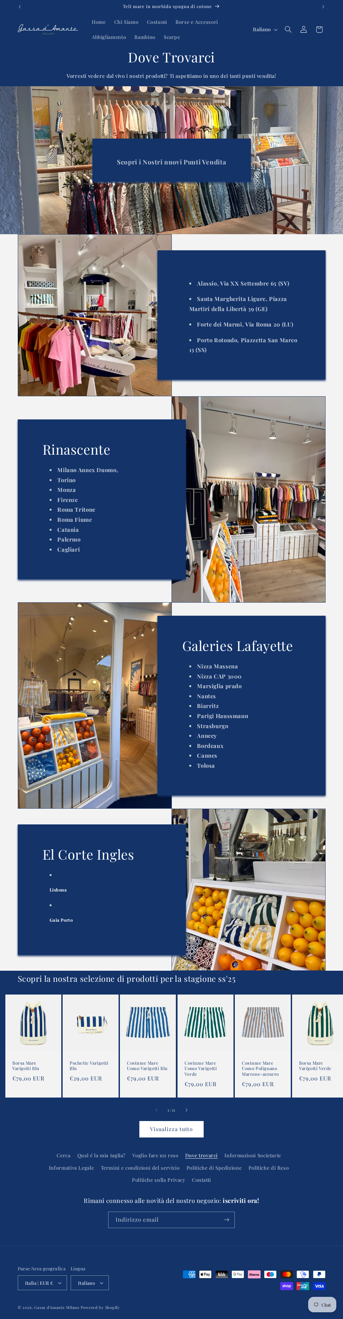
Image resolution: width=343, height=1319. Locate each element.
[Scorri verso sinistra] (156, 1110)
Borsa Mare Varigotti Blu (26, 1065)
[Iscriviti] (226, 1220)
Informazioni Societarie (252, 1155)
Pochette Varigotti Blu (89, 1065)
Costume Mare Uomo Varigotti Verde (201, 1068)
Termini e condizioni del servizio (140, 1167)
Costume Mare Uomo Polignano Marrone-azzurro (260, 1068)
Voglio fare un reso (155, 1155)
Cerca (63, 1155)
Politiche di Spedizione (214, 1167)
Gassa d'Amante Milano (56, 1307)
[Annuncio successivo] (323, 6)
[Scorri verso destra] (186, 1110)
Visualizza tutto (171, 1128)
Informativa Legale (71, 1167)
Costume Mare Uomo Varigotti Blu (147, 1065)
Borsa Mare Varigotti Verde (315, 1065)
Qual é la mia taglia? (101, 1155)
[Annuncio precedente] (19, 6)
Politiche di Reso (269, 1167)
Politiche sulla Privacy (158, 1179)
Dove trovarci (201, 1155)
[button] (288, 29)
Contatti (201, 1179)
